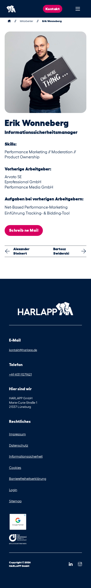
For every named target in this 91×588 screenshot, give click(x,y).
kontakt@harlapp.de (23, 350)
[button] (71, 564)
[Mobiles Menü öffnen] (78, 9)
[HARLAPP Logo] (45, 308)
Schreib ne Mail (24, 230)
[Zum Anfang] (11, 8)
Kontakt (53, 9)
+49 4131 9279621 (20, 374)
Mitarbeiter (26, 21)
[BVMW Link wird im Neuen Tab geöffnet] (18, 540)
